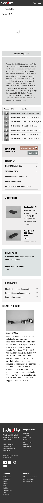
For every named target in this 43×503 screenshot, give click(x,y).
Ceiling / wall (27, 438)
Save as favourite (27, 148)
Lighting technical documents (17, 289)
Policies (5, 488)
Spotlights (26, 435)
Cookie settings (28, 481)
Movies (5, 483)
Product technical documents (17, 293)
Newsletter (6, 479)
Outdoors (26, 440)
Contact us (7, 495)
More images (20, 53)
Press (5, 481)
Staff (4, 492)
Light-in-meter (27, 442)
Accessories (27, 447)
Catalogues (7, 477)
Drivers (25, 444)
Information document (14, 297)
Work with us (7, 490)
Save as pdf (33, 153)
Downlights (26, 433)
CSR (4, 486)
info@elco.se (7, 457)
